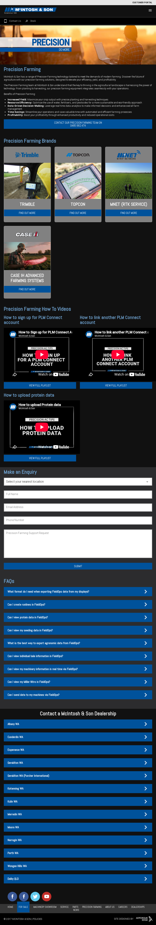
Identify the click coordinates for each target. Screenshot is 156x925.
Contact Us (15, 20)
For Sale (23, 907)
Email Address (14, 507)
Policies (37, 919)
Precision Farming (92, 907)
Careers (122, 907)
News (76, 910)
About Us (110, 907)
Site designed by (124, 919)
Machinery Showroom (45, 907)
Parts (75, 907)
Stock (33, 20)
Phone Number (15, 520)
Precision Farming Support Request (27, 533)
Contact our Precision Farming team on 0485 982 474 (78, 124)
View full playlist (40, 385)
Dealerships (138, 907)
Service (64, 907)
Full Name (12, 494)
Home (10, 907)
